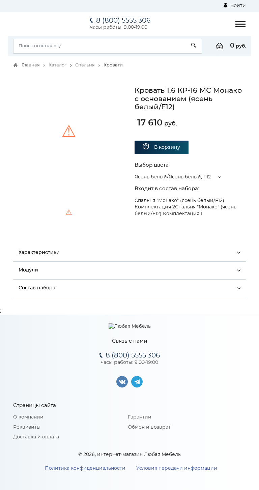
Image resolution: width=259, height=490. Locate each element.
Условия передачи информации (176, 468)
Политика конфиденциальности (85, 468)
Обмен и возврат (149, 427)
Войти (237, 5)
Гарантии (139, 417)
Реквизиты (26, 427)
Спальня (85, 65)
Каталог (57, 65)
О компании (28, 417)
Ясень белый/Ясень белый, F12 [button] (173, 177)
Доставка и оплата (36, 437)
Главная (31, 65)
